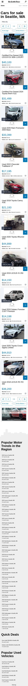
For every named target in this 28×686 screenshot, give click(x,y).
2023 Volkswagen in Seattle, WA (10, 532)
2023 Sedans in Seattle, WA (8, 537)
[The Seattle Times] (14, 2)
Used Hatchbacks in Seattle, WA (9, 671)
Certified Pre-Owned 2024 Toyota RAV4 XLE (12, 92)
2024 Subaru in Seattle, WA (8, 528)
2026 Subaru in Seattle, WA (8, 623)
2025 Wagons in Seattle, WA (9, 596)
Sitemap (14, 684)
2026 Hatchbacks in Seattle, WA (9, 600)
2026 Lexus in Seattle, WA (8, 578)
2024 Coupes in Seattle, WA (8, 605)
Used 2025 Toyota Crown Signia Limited (12, 347)
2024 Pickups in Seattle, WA (8, 546)
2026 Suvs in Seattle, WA (8, 483)
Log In (20, 5)
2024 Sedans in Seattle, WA (8, 478)
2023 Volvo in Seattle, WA (8, 560)
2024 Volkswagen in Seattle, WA (10, 550)
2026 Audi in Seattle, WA (8, 627)
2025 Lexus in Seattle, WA (8, 519)
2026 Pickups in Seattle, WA (8, 609)
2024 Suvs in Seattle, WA (8, 460)
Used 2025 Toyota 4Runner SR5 (13, 238)
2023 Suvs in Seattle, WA (8, 465)
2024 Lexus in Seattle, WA (8, 492)
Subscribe (25, 5)
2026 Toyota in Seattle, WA (8, 487)
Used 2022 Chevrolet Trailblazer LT (10, 165)
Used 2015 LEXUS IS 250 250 (12, 274)
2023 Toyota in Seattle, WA (8, 514)
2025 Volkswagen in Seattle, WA (10, 496)
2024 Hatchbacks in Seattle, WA (9, 582)
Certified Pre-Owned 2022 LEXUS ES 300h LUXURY (13, 56)
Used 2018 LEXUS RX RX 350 (13, 383)
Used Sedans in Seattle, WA (8, 667)
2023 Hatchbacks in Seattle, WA (9, 541)
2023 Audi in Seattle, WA (8, 523)
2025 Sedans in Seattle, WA (8, 510)
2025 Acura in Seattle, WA (8, 555)
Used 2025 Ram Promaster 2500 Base (13, 129)
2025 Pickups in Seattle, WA (8, 587)
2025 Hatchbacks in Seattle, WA (9, 573)
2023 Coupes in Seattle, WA (8, 618)
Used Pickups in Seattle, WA (8, 676)
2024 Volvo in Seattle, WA (8, 569)
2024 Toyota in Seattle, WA (8, 469)
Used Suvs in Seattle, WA (8, 662)
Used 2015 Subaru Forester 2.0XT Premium (13, 310)
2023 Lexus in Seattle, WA (8, 501)
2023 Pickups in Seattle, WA (8, 591)
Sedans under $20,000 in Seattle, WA (11, 645)
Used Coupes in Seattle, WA (8, 680)
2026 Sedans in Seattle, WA (8, 564)
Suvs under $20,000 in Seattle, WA (10, 641)
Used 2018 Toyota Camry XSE (12, 201)
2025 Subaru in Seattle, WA (8, 505)
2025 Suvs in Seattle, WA (8, 456)
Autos (2, 5)
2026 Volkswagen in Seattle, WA (10, 614)
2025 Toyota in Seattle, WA (8, 474)
